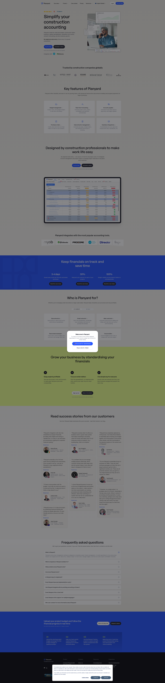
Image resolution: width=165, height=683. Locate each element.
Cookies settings (85, 677)
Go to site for (83, 343)
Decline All (106, 677)
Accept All (96, 677)
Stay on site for (82, 348)
